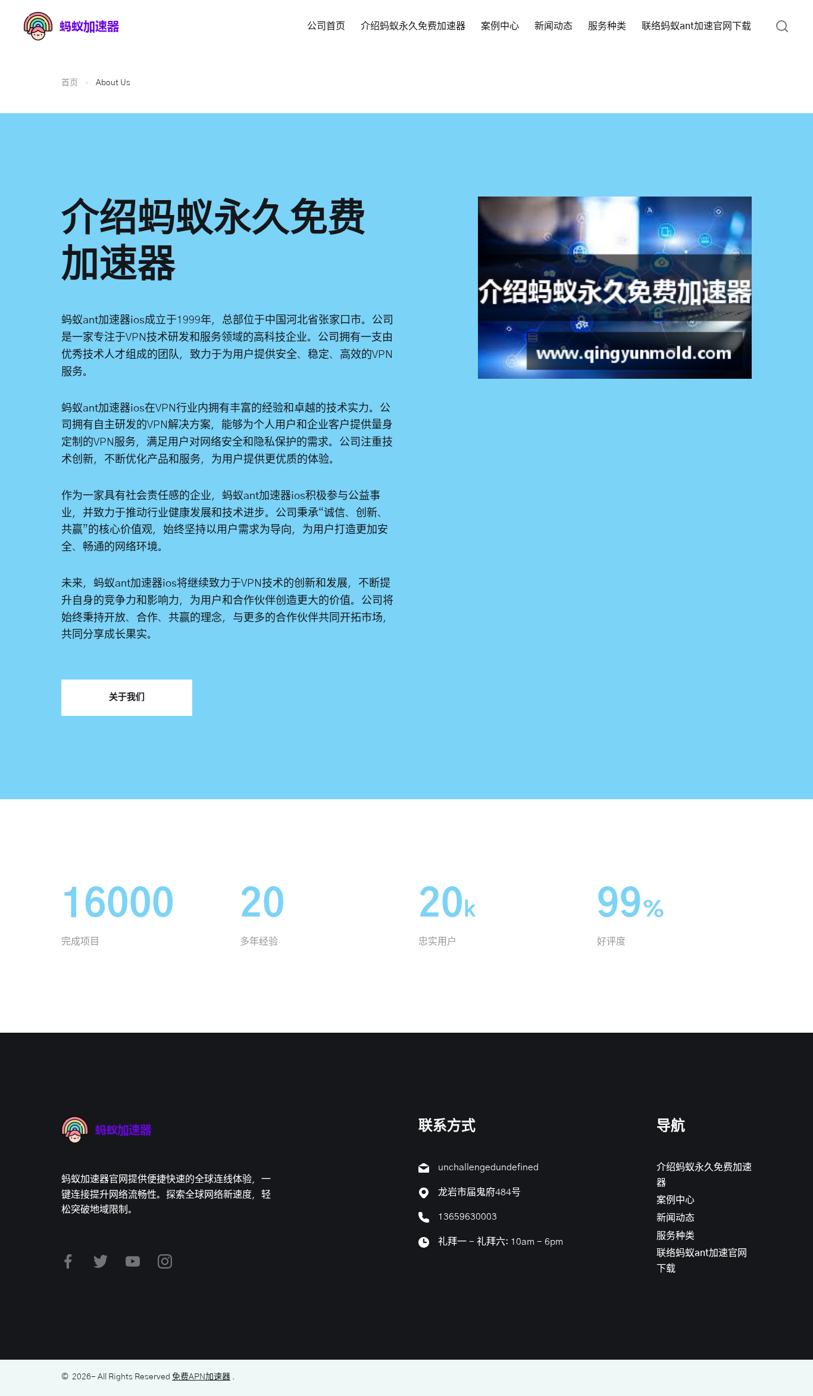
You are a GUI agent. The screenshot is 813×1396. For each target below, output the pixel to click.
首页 (69, 83)
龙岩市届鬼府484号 (479, 1192)
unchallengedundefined (488, 1167)
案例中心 (500, 26)
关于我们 (127, 697)
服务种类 (607, 26)
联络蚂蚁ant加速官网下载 (696, 26)
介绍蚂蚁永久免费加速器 (413, 26)
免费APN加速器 (201, 1377)
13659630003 (467, 1217)
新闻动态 (553, 26)
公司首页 (326, 26)
